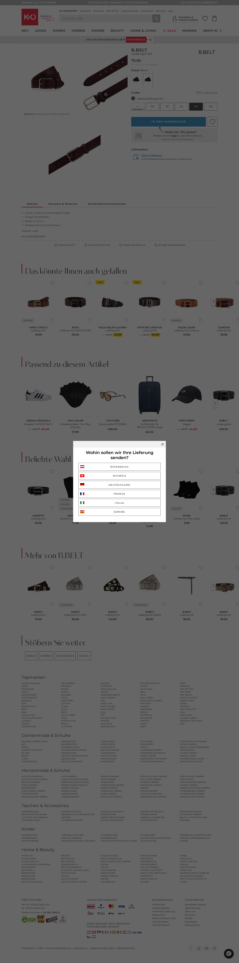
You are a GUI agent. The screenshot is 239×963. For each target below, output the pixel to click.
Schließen (162, 444)
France (119, 493)
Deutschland (120, 484)
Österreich (119, 466)
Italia (119, 502)
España (119, 511)
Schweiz (119, 475)
